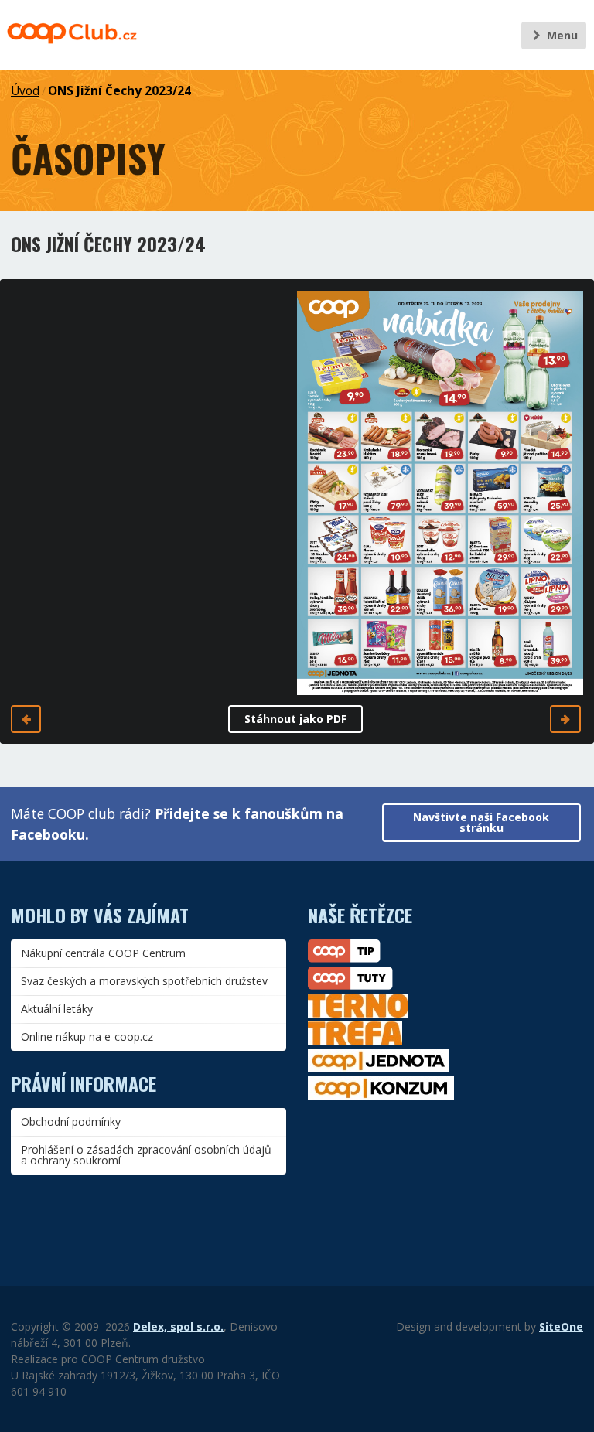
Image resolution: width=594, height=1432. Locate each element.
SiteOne (561, 1326)
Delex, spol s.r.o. (178, 1326)
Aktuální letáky (57, 1008)
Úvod (25, 91)
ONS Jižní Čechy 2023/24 (119, 91)
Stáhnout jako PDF (295, 718)
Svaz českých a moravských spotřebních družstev (144, 980)
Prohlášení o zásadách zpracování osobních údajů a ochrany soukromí (146, 1155)
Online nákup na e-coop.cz (87, 1036)
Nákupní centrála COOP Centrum (103, 953)
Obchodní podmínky (71, 1121)
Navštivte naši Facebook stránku (481, 822)
